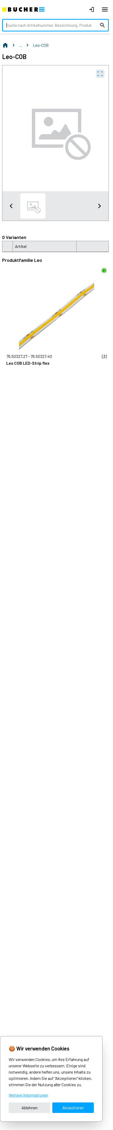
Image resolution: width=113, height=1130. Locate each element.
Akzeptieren (73, 1107)
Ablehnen (30, 1107)
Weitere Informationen (28, 1094)
